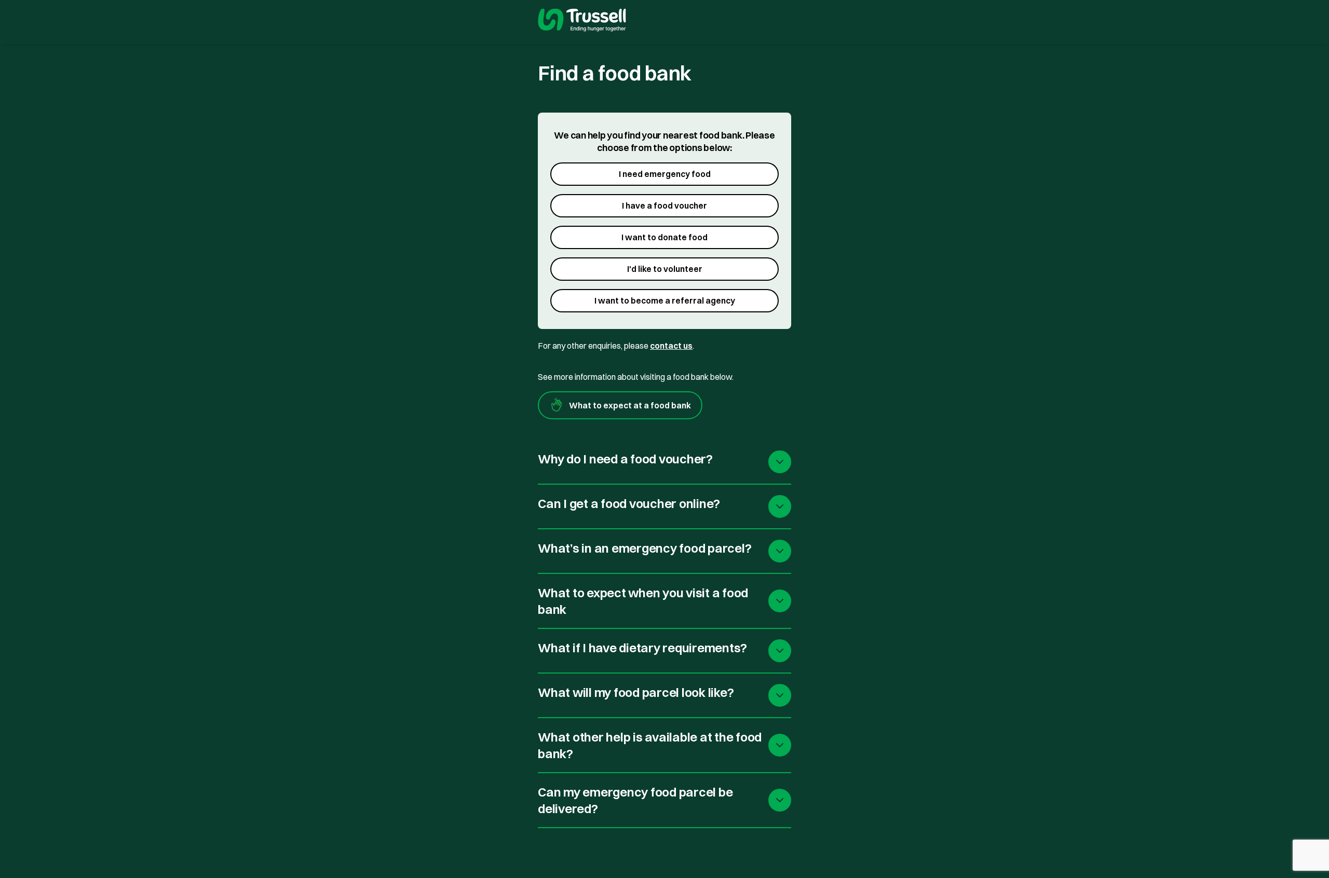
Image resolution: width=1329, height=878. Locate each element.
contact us (671, 345)
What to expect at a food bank (630, 405)
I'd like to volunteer (664, 269)
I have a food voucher (664, 205)
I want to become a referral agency (664, 300)
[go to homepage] (582, 21)
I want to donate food (664, 237)
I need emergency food (665, 174)
